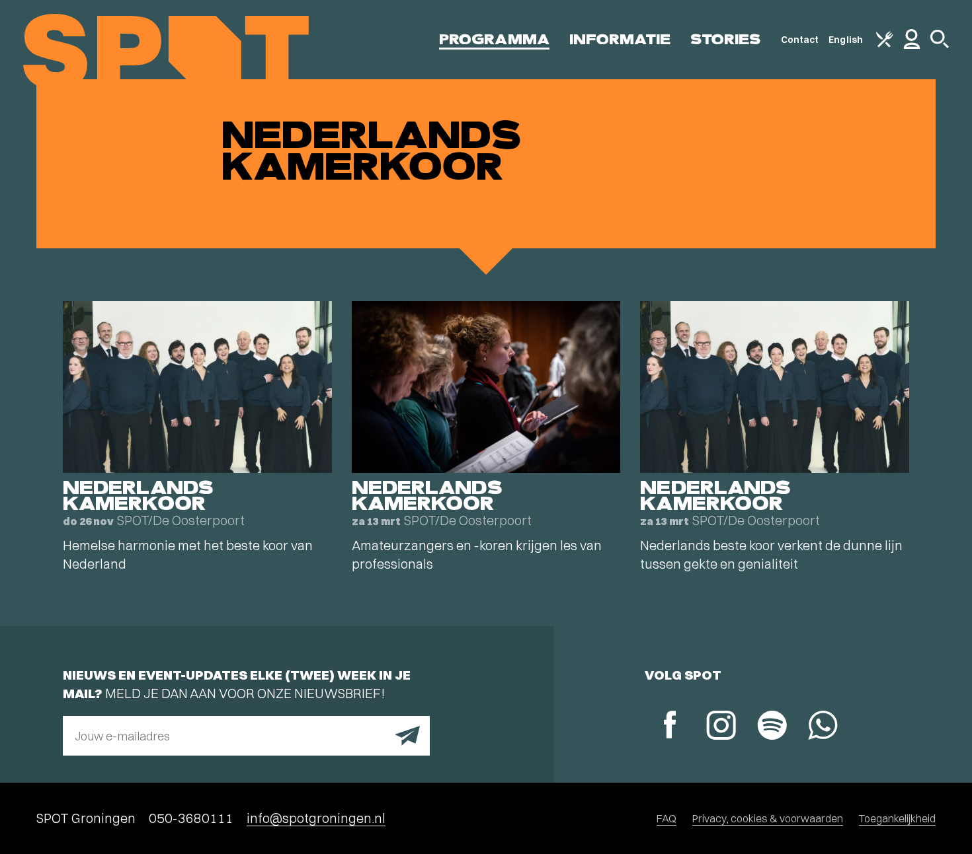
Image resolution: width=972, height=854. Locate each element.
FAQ (666, 818)
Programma (494, 39)
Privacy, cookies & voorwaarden (767, 818)
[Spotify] (772, 726)
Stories (725, 39)
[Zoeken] (939, 45)
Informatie (619, 39)
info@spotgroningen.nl (316, 818)
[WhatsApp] (822, 726)
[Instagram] (721, 726)
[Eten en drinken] (884, 44)
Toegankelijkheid (897, 818)
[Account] (911, 46)
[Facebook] (670, 726)
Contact (800, 40)
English (846, 40)
